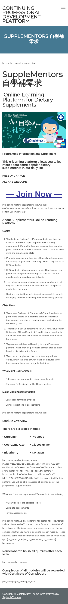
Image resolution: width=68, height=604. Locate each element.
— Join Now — (34, 194)
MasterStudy (23, 594)
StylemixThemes (11, 597)
